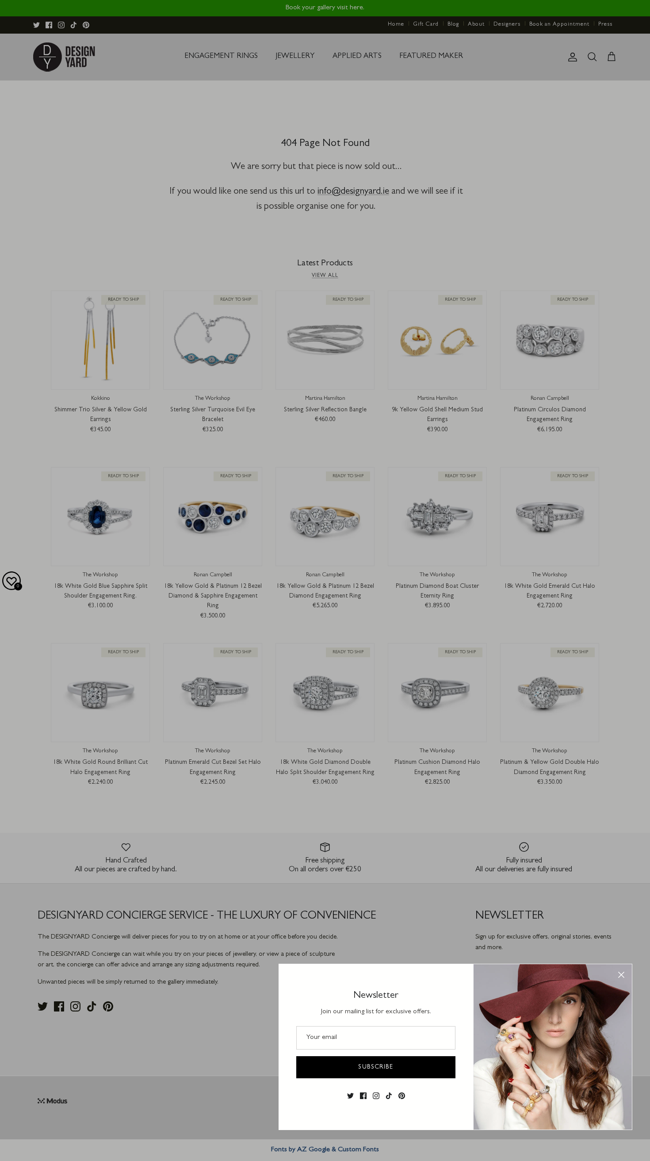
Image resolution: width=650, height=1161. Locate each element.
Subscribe (375, 1067)
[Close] (621, 975)
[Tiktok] (389, 1095)
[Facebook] (363, 1095)
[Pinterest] (401, 1095)
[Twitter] (350, 1095)
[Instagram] (376, 1095)
